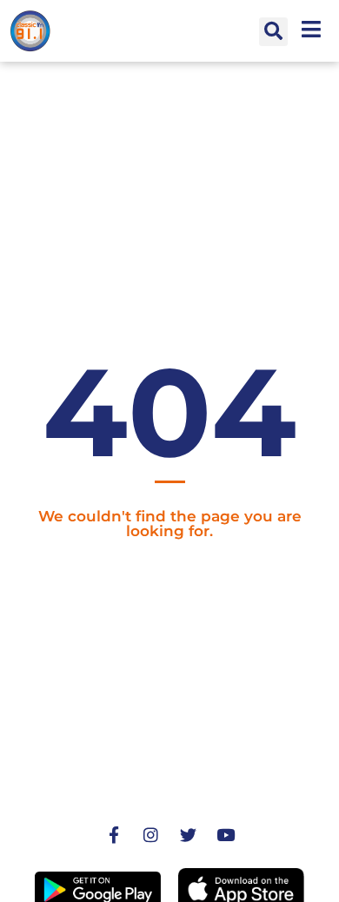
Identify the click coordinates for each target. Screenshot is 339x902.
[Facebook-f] (113, 834)
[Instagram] (151, 834)
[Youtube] (226, 834)
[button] (273, 31)
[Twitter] (188, 834)
